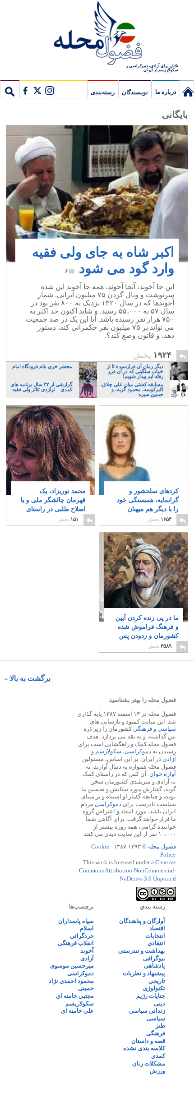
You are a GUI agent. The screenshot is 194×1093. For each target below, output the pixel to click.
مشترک (37, 89)
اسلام (87, 928)
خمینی (86, 988)
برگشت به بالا (30, 678)
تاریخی (156, 981)
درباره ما (165, 91)
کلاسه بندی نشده (144, 1048)
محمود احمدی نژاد (71, 981)
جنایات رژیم (150, 995)
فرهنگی (142, 728)
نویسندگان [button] (135, 92)
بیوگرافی (154, 958)
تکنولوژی (154, 988)
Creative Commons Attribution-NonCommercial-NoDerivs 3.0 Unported (127, 870)
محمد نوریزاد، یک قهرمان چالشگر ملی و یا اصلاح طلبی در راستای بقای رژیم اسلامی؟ (53, 504)
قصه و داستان (148, 1041)
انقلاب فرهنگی (76, 943)
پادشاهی (154, 965)
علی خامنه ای (77, 1010)
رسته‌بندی (103, 92)
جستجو (9, 89)
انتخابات (155, 935)
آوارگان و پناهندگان (142, 921)
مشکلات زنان (148, 1063)
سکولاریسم (79, 1003)
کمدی (158, 1055)
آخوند (87, 950)
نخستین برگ (187, 89)
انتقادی (156, 943)
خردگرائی (82, 935)
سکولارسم (108, 751)
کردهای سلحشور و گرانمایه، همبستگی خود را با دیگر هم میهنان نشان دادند (148, 504)
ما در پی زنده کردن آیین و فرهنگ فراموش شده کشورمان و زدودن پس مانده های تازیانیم (147, 631)
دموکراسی (138, 751)
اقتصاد (157, 928)
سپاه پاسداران (76, 921)
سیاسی (166, 728)
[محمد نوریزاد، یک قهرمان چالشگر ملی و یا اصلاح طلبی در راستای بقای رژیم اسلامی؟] (50, 458)
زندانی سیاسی (147, 1010)
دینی (159, 1003)
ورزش (157, 1070)
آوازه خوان (162, 773)
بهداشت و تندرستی (141, 950)
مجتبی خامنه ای (75, 995)
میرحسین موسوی (72, 965)
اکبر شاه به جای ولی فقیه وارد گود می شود (103, 260)
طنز (160, 1025)
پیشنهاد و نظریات (144, 973)
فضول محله (97, 34)
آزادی (169, 759)
